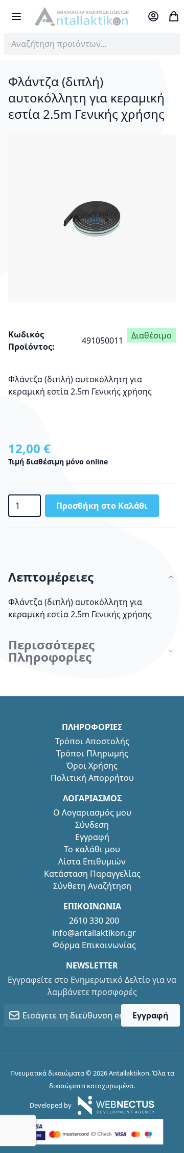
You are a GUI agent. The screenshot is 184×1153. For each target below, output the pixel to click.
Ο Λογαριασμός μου (92, 812)
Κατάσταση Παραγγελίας (92, 873)
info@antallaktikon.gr (94, 932)
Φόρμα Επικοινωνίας (94, 945)
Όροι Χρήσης (92, 765)
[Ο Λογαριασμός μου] (153, 16)
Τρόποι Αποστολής (92, 741)
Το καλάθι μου (92, 849)
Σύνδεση (92, 824)
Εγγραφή (92, 837)
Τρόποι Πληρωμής (92, 753)
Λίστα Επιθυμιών (92, 861)
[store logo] (82, 16)
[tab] (92, 577)
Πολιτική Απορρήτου (92, 777)
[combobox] (92, 44)
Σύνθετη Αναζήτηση (92, 886)
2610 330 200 (94, 920)
